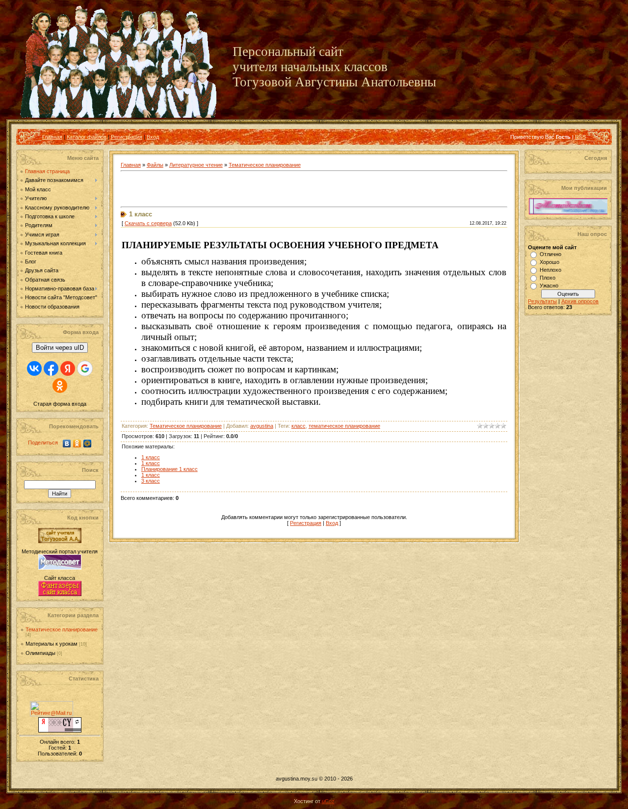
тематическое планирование (344, 426)
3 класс (150, 481)
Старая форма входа (59, 404)
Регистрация (126, 137)
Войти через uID (60, 347)
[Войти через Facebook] (51, 368)
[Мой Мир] (87, 443)
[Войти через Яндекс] (67, 368)
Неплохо (550, 270)
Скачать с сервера (148, 223)
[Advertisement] (235, 189)
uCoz (328, 801)
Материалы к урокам (52, 644)
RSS (580, 137)
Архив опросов (580, 301)
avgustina (261, 426)
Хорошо (549, 262)
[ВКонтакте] (67, 443)
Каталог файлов (86, 137)
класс (298, 426)
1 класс (150, 457)
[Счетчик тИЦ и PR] (59, 730)
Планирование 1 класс (169, 469)
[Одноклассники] (77, 443)
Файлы (155, 165)
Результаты (542, 301)
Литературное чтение (196, 165)
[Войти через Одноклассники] (59, 385)
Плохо (547, 278)
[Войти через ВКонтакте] (34, 368)
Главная (52, 137)
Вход (153, 137)
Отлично (550, 254)
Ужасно (549, 285)
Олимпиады (40, 653)
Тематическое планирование (62, 629)
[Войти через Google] (85, 368)
